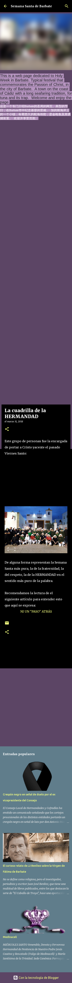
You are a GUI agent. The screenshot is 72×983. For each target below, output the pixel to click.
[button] (7, 429)
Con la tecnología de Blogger (38, 977)
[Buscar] (66, 6)
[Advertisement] (36, 285)
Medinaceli (10, 937)
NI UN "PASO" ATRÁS (36, 611)
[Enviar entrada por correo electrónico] (7, 624)
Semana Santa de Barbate (31, 6)
